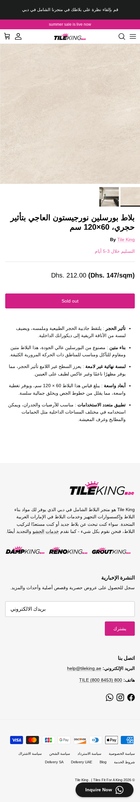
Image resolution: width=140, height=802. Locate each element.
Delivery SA (54, 762)
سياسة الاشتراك (30, 753)
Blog (103, 762)
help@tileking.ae (84, 668)
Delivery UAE (81, 762)
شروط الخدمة (124, 762)
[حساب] (21, 36)
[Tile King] (70, 36)
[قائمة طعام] (133, 36)
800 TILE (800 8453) (100, 680)
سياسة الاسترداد (89, 753)
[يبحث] (118, 36)
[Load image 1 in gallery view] (70, 114)
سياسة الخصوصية (122, 753)
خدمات (52, 531)
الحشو (38, 531)
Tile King (126, 239)
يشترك (119, 628)
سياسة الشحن (59, 753)
